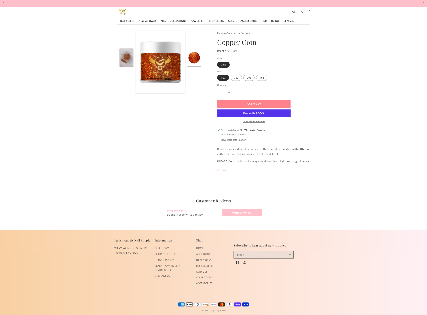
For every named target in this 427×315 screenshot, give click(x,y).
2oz (249, 77)
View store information (233, 139)
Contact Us (162, 275)
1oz (236, 77)
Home (200, 248)
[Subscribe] (289, 255)
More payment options (254, 121)
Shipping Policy (165, 254)
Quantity (221, 85)
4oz (262, 77)
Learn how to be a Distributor (167, 267)
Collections (204, 277)
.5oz (223, 77)
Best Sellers (204, 265)
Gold (223, 64)
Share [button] (224, 170)
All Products (205, 254)
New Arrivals (205, 260)
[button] (197, 20)
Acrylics (202, 271)
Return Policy (164, 260)
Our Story (162, 248)
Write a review (241, 212)
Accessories (204, 283)
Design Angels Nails (217, 311)
